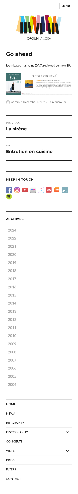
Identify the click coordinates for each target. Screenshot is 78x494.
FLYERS (11, 469)
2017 (12, 279)
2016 (12, 287)
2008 (12, 352)
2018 (12, 271)
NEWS (10, 413)
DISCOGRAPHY (17, 432)
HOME (11, 404)
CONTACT (13, 478)
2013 (12, 311)
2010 (12, 336)
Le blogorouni (57, 101)
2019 (12, 263)
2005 (12, 376)
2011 (12, 328)
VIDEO (11, 450)
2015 (12, 295)
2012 (12, 319)
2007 (12, 360)
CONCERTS (14, 441)
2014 (12, 303)
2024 (12, 230)
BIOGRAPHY (15, 422)
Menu (66, 5)
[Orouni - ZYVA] (39, 84)
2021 (12, 246)
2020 (12, 254)
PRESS (10, 460)
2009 (12, 344)
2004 (12, 384)
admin (15, 101)
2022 (12, 238)
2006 (12, 368)
